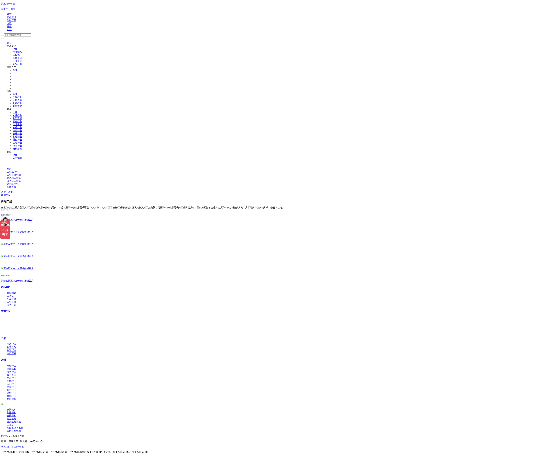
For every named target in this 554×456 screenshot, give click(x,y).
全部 (15, 49)
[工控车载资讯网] (8, 9)
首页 (9, 14)
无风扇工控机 (14, 178)
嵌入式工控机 (14, 181)
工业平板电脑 (14, 175)
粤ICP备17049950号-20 (12, 446)
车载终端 (11, 187)
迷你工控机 (12, 184)
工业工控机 (12, 172)
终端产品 (5, 195)
